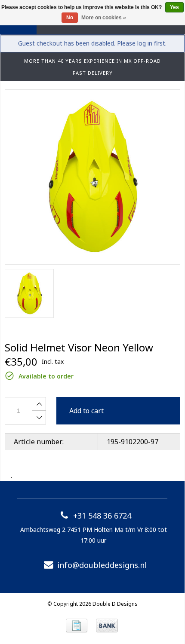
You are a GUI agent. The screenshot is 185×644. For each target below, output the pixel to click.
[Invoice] (76, 625)
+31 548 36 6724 (102, 515)
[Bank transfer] (107, 625)
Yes (174, 7)
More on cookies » (103, 18)
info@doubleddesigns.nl (102, 565)
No (69, 18)
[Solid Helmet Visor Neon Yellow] (92, 177)
